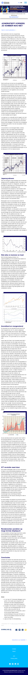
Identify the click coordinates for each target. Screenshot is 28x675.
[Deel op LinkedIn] (23, 630)
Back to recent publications (8, 30)
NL (19, 2)
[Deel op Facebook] (17, 630)
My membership (13, 17)
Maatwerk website (8, 672)
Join (14, 656)
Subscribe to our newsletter (19, 640)
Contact (14, 649)
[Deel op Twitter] (20, 630)
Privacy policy (14, 658)
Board (14, 651)
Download (5, 630)
